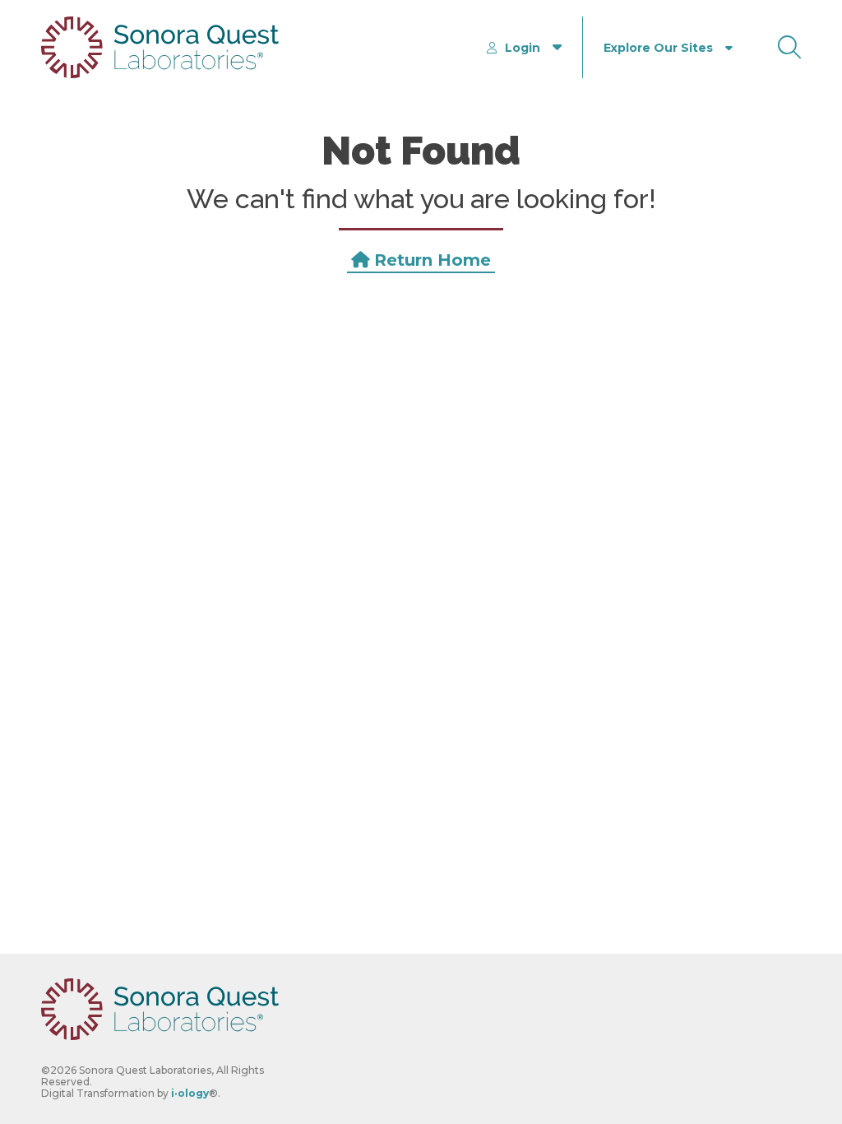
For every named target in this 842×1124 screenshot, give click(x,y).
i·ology (190, 1093)
